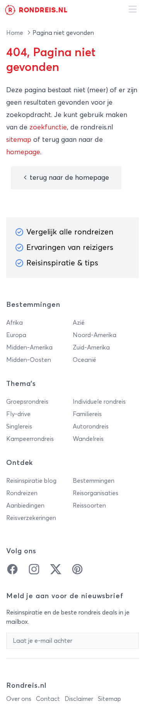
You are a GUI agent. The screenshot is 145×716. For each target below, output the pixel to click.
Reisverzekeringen (31, 518)
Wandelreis (88, 439)
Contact (48, 699)
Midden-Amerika (29, 347)
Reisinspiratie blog (31, 481)
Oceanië (84, 360)
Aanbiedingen (25, 506)
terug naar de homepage (68, 177)
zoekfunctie (48, 127)
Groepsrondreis (27, 402)
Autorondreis (91, 426)
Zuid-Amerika (91, 347)
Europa (16, 335)
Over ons (18, 699)
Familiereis (87, 414)
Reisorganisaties (95, 493)
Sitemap (109, 699)
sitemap (18, 139)
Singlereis (19, 426)
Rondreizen (22, 493)
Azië (79, 323)
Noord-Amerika (94, 335)
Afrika (14, 323)
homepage (23, 152)
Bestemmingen (93, 481)
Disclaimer (79, 699)
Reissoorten (89, 506)
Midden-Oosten (28, 360)
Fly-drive (18, 414)
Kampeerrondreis (30, 439)
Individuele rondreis (99, 402)
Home (15, 33)
